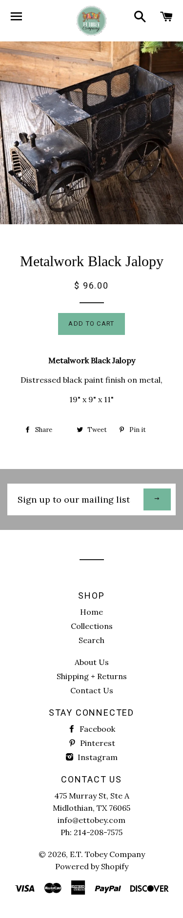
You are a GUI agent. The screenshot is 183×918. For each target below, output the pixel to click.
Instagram (97, 757)
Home (91, 612)
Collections (92, 626)
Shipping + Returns (92, 676)
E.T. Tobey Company (107, 854)
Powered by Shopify (91, 866)
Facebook (96, 729)
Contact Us (91, 690)
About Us (92, 662)
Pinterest (96, 743)
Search (91, 640)
